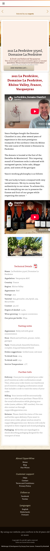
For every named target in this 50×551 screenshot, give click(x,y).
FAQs (25, 478)
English (25, 509)
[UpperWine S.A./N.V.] (25, 3)
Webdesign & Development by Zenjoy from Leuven (17, 546)
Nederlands (25, 512)
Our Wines (25, 467)
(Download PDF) (35, 266)
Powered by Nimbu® (42, 546)
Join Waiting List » (19, 68)
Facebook (25, 496)
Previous (2, 11)
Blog (25, 465)
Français (25, 515)
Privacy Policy (25, 486)
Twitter (25, 499)
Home (25, 462)
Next (47, 11)
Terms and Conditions (25, 483)
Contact (25, 480)
